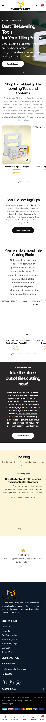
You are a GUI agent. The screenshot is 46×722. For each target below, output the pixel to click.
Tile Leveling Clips (9, 644)
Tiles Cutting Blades (23, 474)
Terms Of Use (7, 652)
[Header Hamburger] (4, 5)
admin (21, 497)
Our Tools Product (9, 635)
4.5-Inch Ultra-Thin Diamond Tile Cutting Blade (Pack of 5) (16, 342)
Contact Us (6, 648)
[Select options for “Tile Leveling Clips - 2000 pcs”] (27, 160)
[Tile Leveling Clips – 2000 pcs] (16, 144)
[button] (22, 72)
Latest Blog (7, 631)
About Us (6, 627)
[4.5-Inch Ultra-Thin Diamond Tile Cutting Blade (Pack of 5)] (16, 319)
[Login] (36, 5)
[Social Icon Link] (4, 682)
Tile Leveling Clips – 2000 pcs (16, 167)
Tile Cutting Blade (9, 639)
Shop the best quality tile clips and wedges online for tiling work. (23, 480)
